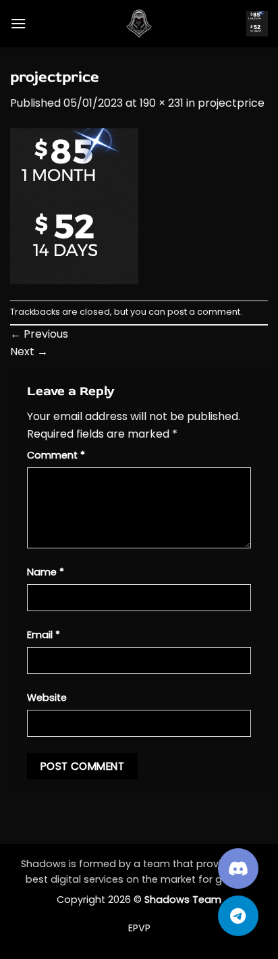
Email (43, 635)
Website (47, 697)
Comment (56, 455)
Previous (39, 334)
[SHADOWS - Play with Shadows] (139, 23)
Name (45, 572)
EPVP (139, 928)
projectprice (231, 103)
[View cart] (257, 24)
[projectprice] (74, 205)
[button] (18, 23)
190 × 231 (162, 103)
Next (29, 351)
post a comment (203, 311)
